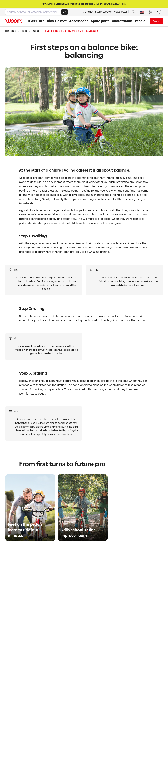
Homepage (10, 30)
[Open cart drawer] (159, 12)
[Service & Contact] (133, 12)
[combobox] (36, 12)
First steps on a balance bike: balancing (71, 30)
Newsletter (120, 12)
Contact (88, 12)
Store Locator (103, 12)
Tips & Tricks (30, 30)
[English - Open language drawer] (142, 12)
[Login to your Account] (150, 12)
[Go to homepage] (14, 21)
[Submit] (64, 12)
